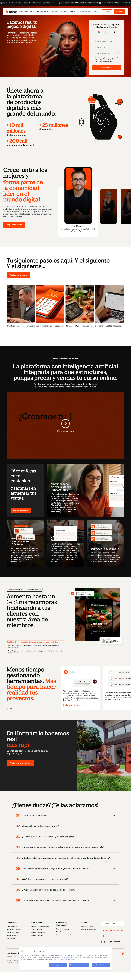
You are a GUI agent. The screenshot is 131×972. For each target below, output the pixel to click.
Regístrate (119, 12)
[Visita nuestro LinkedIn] (114, 930)
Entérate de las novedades (40, 927)
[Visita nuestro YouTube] (107, 930)
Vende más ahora (20, 510)
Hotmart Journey (37, 935)
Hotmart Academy (62, 929)
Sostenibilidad (11, 938)
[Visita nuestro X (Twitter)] (118, 930)
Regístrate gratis (14, 225)
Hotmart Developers (38, 932)
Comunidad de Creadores (64, 935)
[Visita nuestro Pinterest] (103, 936)
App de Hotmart (36, 929)
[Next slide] (11, 708)
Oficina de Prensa (12, 935)
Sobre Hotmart (12, 927)
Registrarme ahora (18, 275)
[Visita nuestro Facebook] (122, 930)
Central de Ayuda (87, 927)
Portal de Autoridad (13, 932)
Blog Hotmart (61, 932)
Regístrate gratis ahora (20, 763)
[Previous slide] (7, 708)
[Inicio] (11, 11)
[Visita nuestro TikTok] (111, 930)
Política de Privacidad (88, 929)
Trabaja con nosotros (13, 929)
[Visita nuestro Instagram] (103, 930)
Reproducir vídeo (65, 431)
